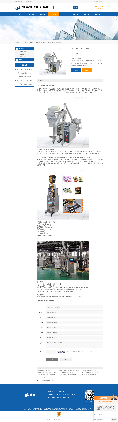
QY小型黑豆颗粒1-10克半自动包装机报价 (68, 374)
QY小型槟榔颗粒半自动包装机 (43, 370)
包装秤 (63, 409)
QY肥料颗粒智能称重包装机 (48, 378)
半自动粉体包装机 (91, 409)
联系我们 (101, 1)
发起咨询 (114, 419)
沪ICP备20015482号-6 (63, 408)
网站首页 (20, 14)
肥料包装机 (35, 409)
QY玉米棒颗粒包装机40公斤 (48, 380)
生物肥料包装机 (77, 409)
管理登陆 (84, 408)
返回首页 (96, 1)
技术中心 (64, 14)
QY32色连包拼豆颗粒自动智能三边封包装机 (46, 372)
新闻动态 (42, 14)
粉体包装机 (46, 409)
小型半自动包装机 (39, 42)
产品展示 (53, 14)
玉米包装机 (84, 409)
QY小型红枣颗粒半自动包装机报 (66, 372)
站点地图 (89, 408)
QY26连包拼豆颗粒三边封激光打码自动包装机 (69, 370)
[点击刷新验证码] (61, 352)
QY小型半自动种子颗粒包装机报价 (89, 374)
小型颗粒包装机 (22, 54)
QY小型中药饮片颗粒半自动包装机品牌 (90, 372)
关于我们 (31, 14)
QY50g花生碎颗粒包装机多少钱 (89, 370)
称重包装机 (58, 409)
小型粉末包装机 (22, 56)
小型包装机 (30, 42)
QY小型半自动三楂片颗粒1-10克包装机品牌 (46, 374)
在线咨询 (86, 14)
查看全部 (21, 59)
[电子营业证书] (59, 411)
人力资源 (75, 14)
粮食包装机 (40, 409)
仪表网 (79, 408)
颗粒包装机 (52, 409)
